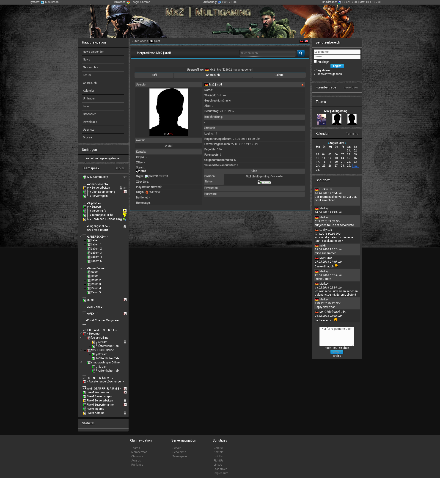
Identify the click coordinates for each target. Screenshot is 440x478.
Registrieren (323, 70)
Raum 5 (96, 292)
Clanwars (137, 456)
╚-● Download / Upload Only (104, 219)
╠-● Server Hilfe (96, 210)
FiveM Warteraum (98, 392)
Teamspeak (180, 456)
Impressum (221, 473)
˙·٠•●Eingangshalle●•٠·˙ (97, 226)
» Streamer (93, 333)
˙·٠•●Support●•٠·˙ (92, 203)
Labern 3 (96, 252)
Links (86, 106)
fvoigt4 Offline (99, 337)
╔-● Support (94, 206)
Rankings (137, 464)
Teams (135, 448)
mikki (322, 245)
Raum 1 (96, 275)
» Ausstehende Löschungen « (105, 381)
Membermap (139, 452)
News (86, 59)
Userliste (88, 129)
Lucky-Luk (325, 189)
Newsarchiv (90, 67)
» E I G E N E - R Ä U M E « (97, 378)
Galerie (279, 75)
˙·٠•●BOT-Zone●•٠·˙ (94, 307)
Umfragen (89, 98)
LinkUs (218, 464)
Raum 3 (96, 284)
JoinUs (218, 456)
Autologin (323, 61)
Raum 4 (96, 288)
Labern (95, 240)
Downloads (89, 122)
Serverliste (179, 452)
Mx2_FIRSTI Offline (102, 350)
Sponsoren (89, 114)
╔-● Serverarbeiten (98, 187)
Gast (157, 41)
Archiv (337, 355)
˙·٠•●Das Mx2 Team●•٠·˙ (97, 229)
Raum (95, 271)
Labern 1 (96, 244)
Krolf (143, 171)
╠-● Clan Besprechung (101, 191)
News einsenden (93, 51)
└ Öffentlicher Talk (107, 346)
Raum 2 (96, 280)
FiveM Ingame (95, 408)
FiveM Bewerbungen (99, 396)
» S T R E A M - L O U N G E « (99, 330)
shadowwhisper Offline (105, 362)
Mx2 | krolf (216, 69)
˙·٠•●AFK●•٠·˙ (90, 313)
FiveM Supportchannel (100, 404)
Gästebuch (89, 83)
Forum (86, 75)
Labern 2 (96, 248)
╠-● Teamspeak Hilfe (100, 215)
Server (177, 448)
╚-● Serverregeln (97, 196)
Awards (136, 460)
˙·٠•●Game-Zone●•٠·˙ (95, 268)
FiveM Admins (95, 413)
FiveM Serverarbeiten (100, 400)
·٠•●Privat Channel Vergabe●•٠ (101, 320)
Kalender (88, 90)
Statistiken (220, 469)
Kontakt (218, 452)
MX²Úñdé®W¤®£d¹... (333, 311)
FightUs (218, 460)
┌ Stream (101, 341)
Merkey (324, 208)
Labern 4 (96, 256)
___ (84, 180)
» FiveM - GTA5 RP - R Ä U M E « (101, 388)
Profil (154, 75)
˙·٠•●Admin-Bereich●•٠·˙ (97, 184)
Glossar (87, 137)
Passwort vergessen (329, 74)
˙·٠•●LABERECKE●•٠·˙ (95, 236)
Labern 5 (96, 261)
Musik (90, 300)
